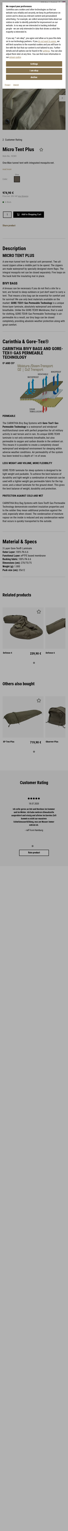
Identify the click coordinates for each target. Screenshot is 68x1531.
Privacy (7, 85)
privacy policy (15, 57)
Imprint (16, 85)
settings (46, 51)
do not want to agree (47, 41)
